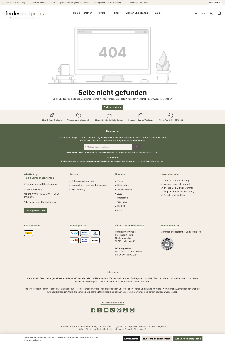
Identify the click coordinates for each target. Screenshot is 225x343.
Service (74, 174)
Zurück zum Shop (112, 107)
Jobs (119, 210)
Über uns (120, 174)
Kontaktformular (49, 202)
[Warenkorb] (219, 13)
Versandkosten (104, 326)
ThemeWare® (140, 329)
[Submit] (136, 147)
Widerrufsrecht (124, 189)
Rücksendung (78, 189)
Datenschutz (123, 185)
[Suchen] (195, 13)
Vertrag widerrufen (36, 210)
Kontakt (121, 206)
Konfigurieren (131, 338)
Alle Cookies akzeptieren (188, 338)
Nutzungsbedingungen (148, 152)
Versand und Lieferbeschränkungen (89, 185)
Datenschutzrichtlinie (126, 152)
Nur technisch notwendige (156, 338)
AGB (126, 161)
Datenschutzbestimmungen (84, 161)
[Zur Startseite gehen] (23, 15)
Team (120, 181)
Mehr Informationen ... (33, 340)
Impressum (122, 197)
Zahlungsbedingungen (83, 181)
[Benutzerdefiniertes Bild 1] (28, 233)
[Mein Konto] (211, 13)
